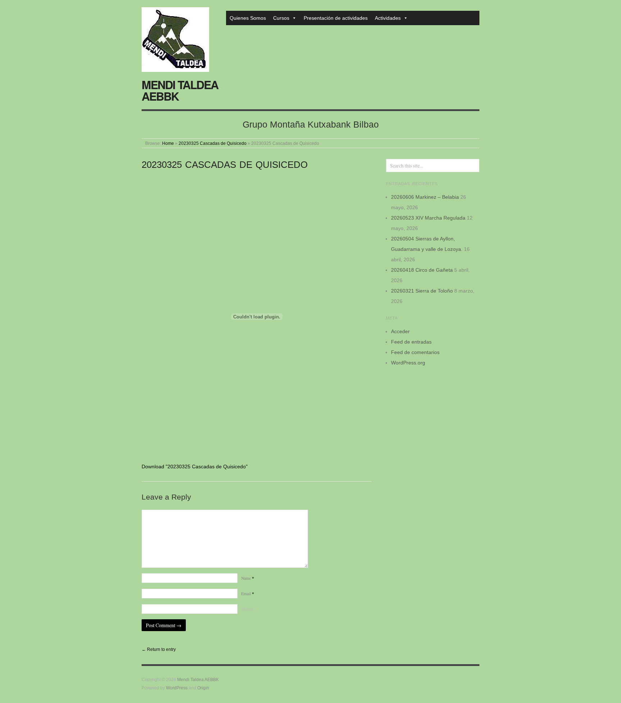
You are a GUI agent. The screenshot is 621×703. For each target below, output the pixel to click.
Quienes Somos (248, 18)
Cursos (281, 18)
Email (247, 593)
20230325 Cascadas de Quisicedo (213, 143)
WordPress (177, 687)
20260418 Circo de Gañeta (422, 270)
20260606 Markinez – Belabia (425, 197)
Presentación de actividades (336, 18)
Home (168, 143)
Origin (203, 687)
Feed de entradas (411, 342)
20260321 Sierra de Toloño (422, 291)
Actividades (388, 18)
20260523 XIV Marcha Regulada (428, 218)
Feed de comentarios (415, 352)
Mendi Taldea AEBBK (180, 90)
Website (247, 609)
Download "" (195, 466)
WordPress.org (408, 363)
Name (247, 578)
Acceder (400, 331)
